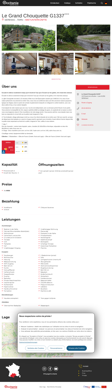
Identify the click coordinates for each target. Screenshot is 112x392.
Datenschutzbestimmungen (28, 342)
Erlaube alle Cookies (77, 348)
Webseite (84, 119)
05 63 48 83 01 (86, 108)
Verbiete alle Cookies (35, 348)
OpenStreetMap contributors (67, 356)
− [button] (4, 327)
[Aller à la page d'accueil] (10, 3)
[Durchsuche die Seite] (102, 3)
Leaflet (53, 356)
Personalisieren (56, 348)
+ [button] (4, 325)
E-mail (84, 113)
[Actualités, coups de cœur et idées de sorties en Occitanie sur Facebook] (50, 369)
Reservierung (92, 87)
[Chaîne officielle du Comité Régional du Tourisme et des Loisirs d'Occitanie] (56, 369)
